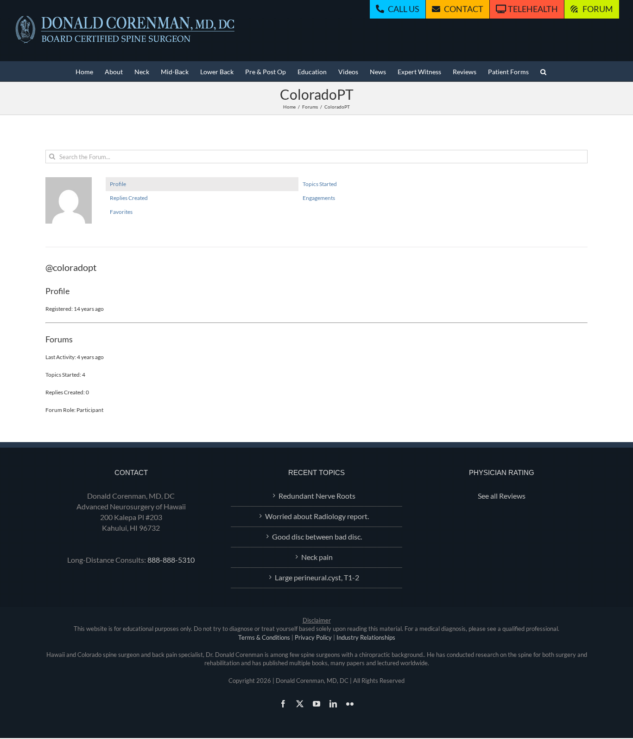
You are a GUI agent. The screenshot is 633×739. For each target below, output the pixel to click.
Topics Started (320, 183)
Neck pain (317, 557)
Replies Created (129, 197)
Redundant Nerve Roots (317, 495)
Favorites (121, 211)
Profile (118, 183)
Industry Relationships (365, 637)
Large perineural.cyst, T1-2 (317, 577)
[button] (543, 71)
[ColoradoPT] (68, 181)
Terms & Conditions (264, 637)
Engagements (319, 197)
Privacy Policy (313, 637)
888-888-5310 (171, 559)
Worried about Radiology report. (317, 516)
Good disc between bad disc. (317, 536)
